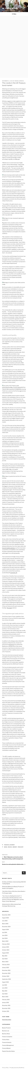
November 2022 (6, 973)
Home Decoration (6, 1019)
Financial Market (9, 844)
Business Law (5, 1030)
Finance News (5, 1039)
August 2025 (5, 917)
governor (11, 644)
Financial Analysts (6, 1042)
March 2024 (5, 941)
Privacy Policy (5, 1067)
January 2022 (5, 1002)
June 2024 (4, 935)
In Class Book (10, 8)
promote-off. (13, 572)
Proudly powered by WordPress (17, 1067)
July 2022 (4, 985)
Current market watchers (8, 548)
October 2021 (5, 1011)
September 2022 (6, 979)
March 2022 (5, 996)
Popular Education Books (8, 1051)
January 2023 (5, 967)
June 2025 (4, 920)
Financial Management (8, 1045)
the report (9, 608)
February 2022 (6, 999)
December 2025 (6, 915)
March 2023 (5, 961)
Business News (6, 1033)
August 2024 (5, 929)
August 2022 (5, 982)
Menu (14, 14)
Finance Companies (7, 1036)
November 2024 (6, 926)
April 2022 (4, 993)
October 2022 (5, 976)
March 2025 (5, 923)
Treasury (21, 846)
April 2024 (5, 938)
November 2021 (6, 1008)
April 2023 (5, 958)
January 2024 (5, 947)
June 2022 (4, 988)
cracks (10, 846)
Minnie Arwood (19, 80)
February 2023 (6, 964)
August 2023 (5, 953)
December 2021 (6, 1005)
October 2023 (5, 950)
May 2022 (4, 991)
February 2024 (6, 944)
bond (5, 846)
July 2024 (4, 932)
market (15, 846)
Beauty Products (6, 1028)
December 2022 (6, 970)
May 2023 (4, 955)
